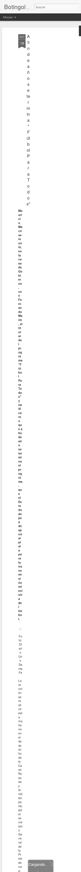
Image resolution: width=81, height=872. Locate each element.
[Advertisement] (45, 97)
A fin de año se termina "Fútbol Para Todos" (28, 120)
